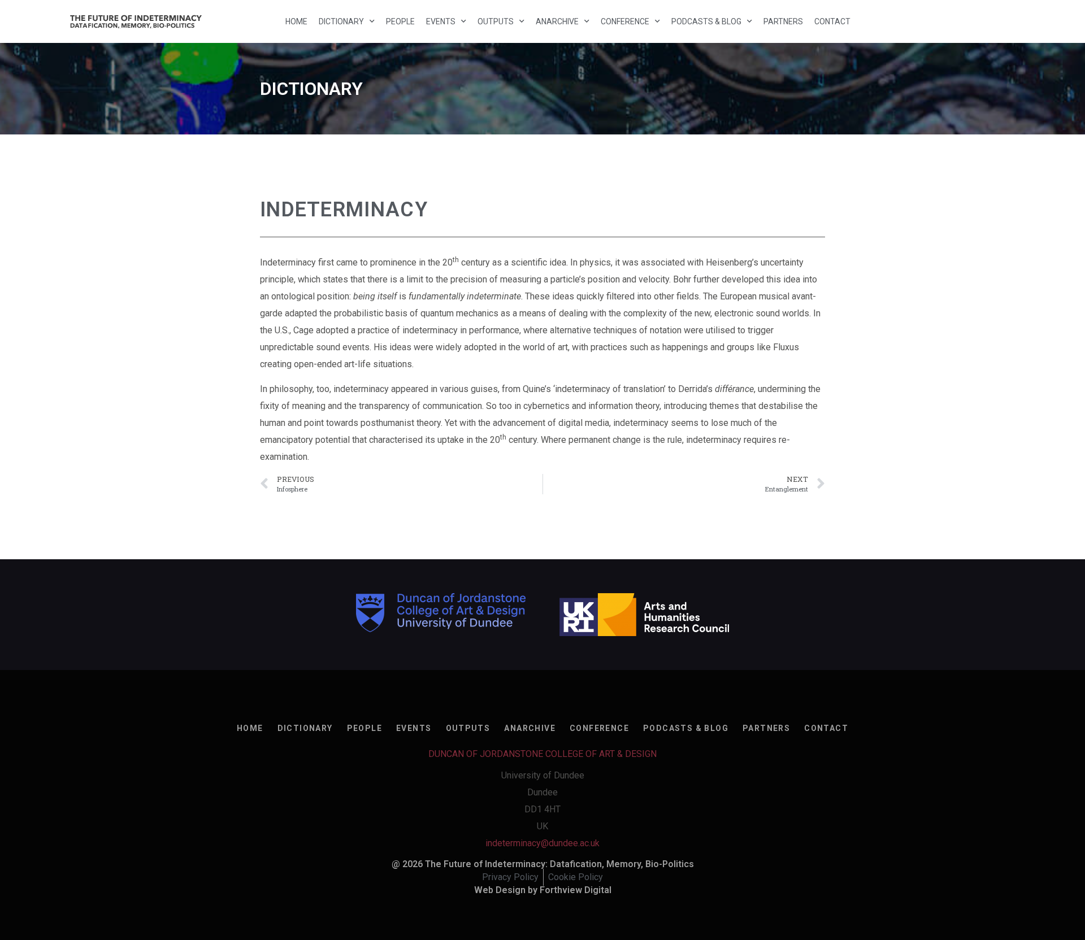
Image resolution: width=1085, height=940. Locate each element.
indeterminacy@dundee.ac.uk (542, 843)
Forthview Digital (575, 890)
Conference (625, 21)
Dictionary (341, 21)
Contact (832, 21)
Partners (783, 21)
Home (296, 21)
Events (440, 21)
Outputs (496, 21)
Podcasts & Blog (706, 21)
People (400, 21)
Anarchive (557, 21)
